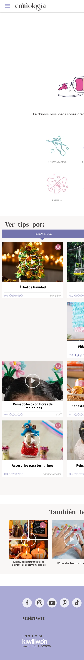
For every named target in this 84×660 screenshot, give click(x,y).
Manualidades (57, 161)
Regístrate (33, 618)
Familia (57, 200)
